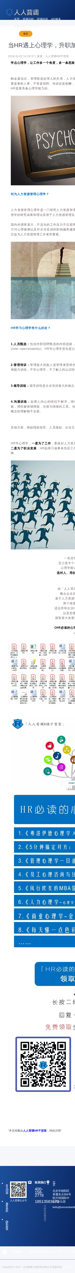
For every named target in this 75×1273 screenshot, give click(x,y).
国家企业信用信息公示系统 (46, 1251)
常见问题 (7, 1189)
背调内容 (42, 19)
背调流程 (28, 19)
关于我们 (33, 26)
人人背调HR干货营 (35, 1130)
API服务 (56, 19)
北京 (54, 1183)
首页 (17, 19)
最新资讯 (19, 26)
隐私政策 (7, 1225)
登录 (25, 33)
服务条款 (7, 1207)
